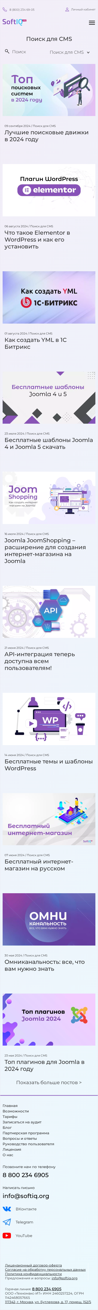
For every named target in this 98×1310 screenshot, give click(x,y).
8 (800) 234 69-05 (22, 9)
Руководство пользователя (28, 1144)
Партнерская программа (26, 1133)
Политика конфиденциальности (33, 1274)
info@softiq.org (26, 1195)
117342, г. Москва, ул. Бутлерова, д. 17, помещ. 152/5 (48, 1302)
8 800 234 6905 (26, 1175)
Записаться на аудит (22, 1122)
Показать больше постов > (49, 1082)
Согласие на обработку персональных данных (45, 1269)
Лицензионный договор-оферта (33, 1265)
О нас (8, 1155)
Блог (7, 1127)
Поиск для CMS (44, 126)
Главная (10, 1105)
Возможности (16, 1111)
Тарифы (10, 1116)
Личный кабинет (83, 9)
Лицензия (12, 1149)
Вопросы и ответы (20, 1138)
